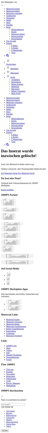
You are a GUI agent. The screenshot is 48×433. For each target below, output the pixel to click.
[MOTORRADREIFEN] (10, 211)
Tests (13, 53)
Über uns (10, 369)
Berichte (9, 413)
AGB (8, 381)
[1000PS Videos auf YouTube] (8, 275)
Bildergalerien (11, 415)
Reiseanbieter (16, 39)
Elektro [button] (9, 43)
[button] (7, 55)
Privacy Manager (13, 383)
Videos (9, 350)
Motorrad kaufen (13, 9)
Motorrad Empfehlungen (16, 326)
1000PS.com (11, 346)
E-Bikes (14, 46)
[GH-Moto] (12, 225)
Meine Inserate (17, 84)
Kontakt (9, 372)
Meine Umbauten (18, 91)
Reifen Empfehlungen (15, 329)
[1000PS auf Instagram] (8, 284)
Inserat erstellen (7, 190)
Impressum (10, 376)
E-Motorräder (16, 50)
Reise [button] (8, 27)
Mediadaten (11, 386)
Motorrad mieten (18, 34)
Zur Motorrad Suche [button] (9, 173)
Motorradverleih (12, 422)
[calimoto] (10, 237)
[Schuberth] (10, 230)
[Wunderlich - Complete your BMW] (17, 264)
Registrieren (16, 82)
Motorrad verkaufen (14, 13)
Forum (9, 360)
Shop (8, 23)
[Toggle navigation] (2, 5)
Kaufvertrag (11, 331)
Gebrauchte (10, 418)
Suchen (5, 431)
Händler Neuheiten (14, 355)
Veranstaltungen (12, 357)
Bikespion (15, 89)
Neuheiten (10, 18)
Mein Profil (15, 93)
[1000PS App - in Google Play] (14, 310)
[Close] (2, 396)
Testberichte (11, 16)
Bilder (8, 20)
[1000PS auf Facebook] (8, 280)
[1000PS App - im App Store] (14, 304)
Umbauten (10, 333)
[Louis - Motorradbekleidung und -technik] (7, 251)
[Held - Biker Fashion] (8, 219)
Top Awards (11, 41)
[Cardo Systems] (10, 244)
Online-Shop (10, 424)
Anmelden (15, 80)
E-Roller (14, 48)
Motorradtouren (17, 29)
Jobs (8, 353)
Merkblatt (15, 87)
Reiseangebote (17, 36)
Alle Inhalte (10, 411)
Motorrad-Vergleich (14, 336)
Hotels (14, 32)
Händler (9, 25)
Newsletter (10, 374)
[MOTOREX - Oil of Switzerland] (8, 205)
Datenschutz (11, 379)
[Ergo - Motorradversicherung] (17, 257)
